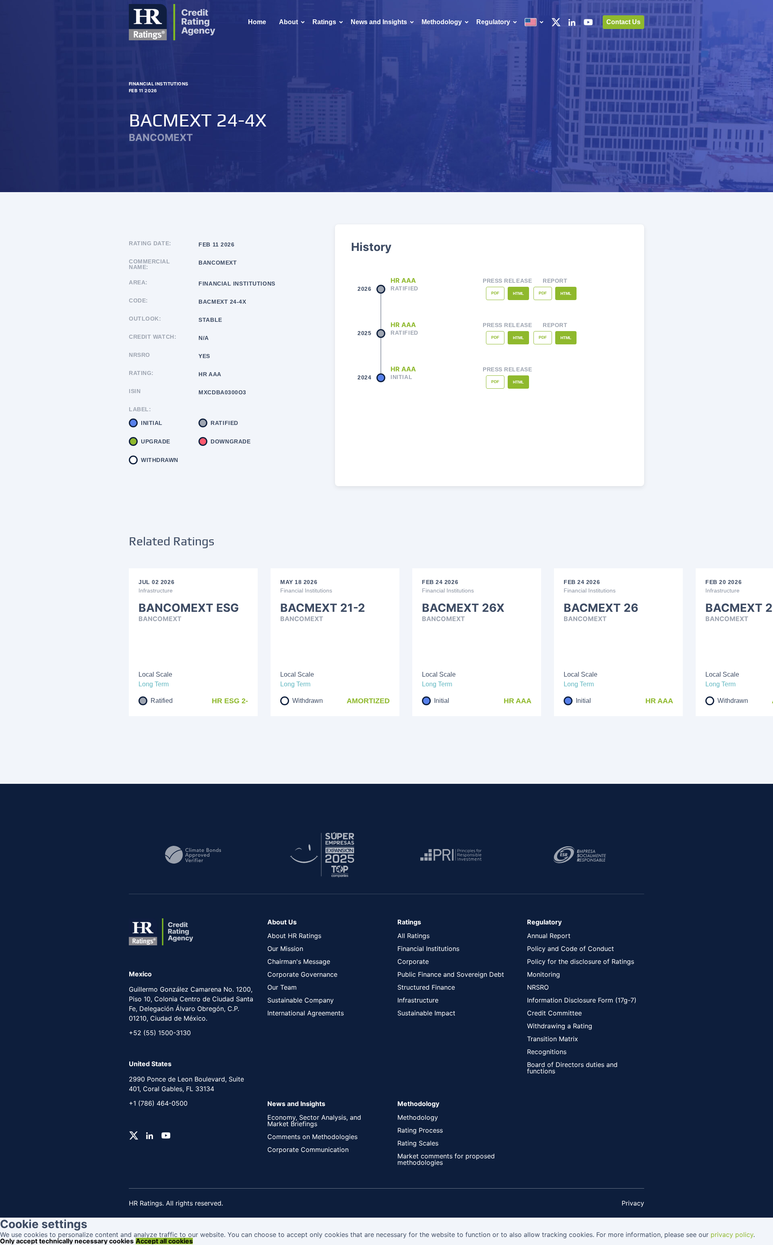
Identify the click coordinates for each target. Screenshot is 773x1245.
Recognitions (546, 1051)
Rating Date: (150, 243)
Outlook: (145, 319)
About (288, 22)
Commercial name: (149, 264)
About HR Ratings (294, 935)
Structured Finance (426, 987)
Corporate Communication (308, 1149)
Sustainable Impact (426, 1013)
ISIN (135, 391)
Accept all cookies (164, 1241)
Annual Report (548, 935)
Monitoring (543, 974)
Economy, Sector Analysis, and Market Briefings (314, 1120)
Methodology (442, 22)
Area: (138, 283)
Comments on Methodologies (312, 1136)
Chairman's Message (298, 961)
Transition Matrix (552, 1039)
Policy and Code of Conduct (570, 948)
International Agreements (305, 1013)
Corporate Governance (302, 974)
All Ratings (413, 935)
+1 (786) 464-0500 (158, 1103)
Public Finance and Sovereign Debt (450, 974)
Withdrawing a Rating (559, 1026)
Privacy (633, 1203)
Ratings (324, 22)
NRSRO (139, 355)
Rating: (141, 373)
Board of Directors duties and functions (572, 1067)
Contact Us (623, 22)
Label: (140, 409)
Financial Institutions (428, 948)
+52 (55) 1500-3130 (160, 1033)
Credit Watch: (152, 337)
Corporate (413, 961)
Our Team (282, 987)
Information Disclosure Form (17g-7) (582, 1000)
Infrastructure (417, 1000)
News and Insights (379, 22)
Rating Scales (417, 1143)
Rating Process (420, 1130)
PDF (495, 293)
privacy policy (732, 1234)
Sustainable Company (300, 1000)
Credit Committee (554, 1013)
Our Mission (285, 948)
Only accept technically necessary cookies (67, 1241)
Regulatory (493, 22)
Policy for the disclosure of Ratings (580, 961)
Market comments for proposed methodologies (446, 1159)
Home (257, 22)
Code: (138, 301)
